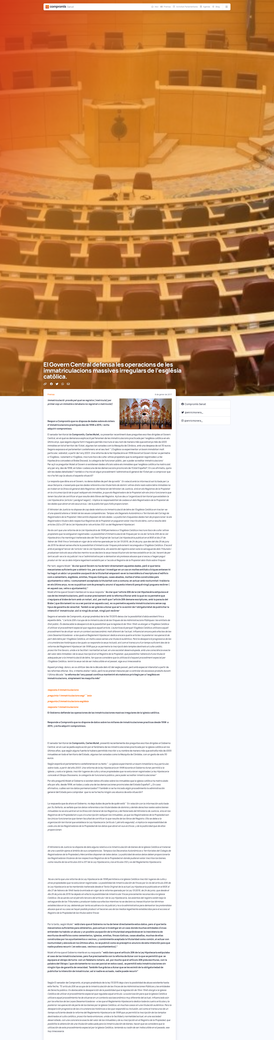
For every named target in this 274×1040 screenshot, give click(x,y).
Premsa (167, 6)
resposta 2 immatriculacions (63, 689)
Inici (156, 6)
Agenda (206, 6)
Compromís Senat (195, 404)
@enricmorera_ (194, 412)
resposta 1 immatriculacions (63, 707)
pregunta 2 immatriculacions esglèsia (68, 701)
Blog (218, 6)
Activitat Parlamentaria (187, 6)
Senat (70, 6)
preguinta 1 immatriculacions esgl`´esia (69, 695)
